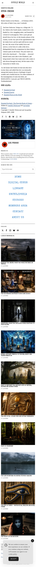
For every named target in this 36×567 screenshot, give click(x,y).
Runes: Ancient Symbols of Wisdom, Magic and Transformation (16, 355)
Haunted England (7, 8)
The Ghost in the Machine (9, 536)
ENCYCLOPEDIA (18, 194)
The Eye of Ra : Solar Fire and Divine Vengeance (17, 416)
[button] (33, 169)
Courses (18, 200)
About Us (18, 217)
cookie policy (12, 554)
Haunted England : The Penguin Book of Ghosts (16, 103)
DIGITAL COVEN (18, 182)
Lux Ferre (10, 15)
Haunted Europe (9, 92)
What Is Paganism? (7, 446)
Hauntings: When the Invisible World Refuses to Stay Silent (18, 324)
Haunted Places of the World (13, 95)
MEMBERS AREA (18, 206)
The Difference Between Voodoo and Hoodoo (15, 293)
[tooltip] (2, 116)
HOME (18, 177)
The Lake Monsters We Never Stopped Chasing (16, 475)
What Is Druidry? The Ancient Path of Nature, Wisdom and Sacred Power (16, 386)
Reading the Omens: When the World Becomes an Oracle (17, 263)
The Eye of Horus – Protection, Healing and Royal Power (18, 506)
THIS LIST (16, 154)
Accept (13, 559)
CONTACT (18, 211)
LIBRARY (18, 188)
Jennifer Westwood (14, 105)
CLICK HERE (13, 159)
